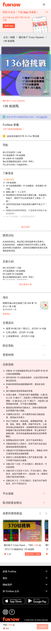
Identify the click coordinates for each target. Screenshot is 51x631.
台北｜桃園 (9, 37)
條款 (5, 578)
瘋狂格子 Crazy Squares (31, 37)
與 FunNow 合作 (11, 591)
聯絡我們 (7, 584)
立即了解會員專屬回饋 (12, 129)
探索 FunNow (9, 571)
